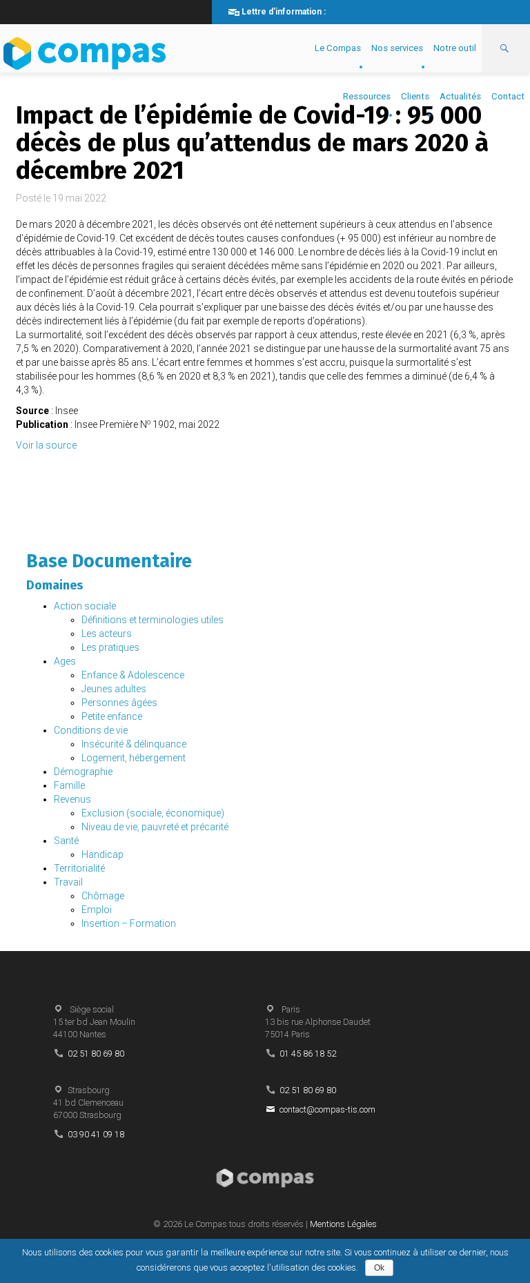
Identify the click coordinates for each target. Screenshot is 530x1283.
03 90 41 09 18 (96, 1134)
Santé (66, 840)
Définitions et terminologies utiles (152, 619)
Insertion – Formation (128, 923)
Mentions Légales (343, 1224)
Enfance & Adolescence (132, 674)
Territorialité (79, 868)
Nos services (397, 48)
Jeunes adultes (113, 688)
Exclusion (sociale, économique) (152, 813)
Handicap (102, 854)
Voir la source (46, 445)
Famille (69, 785)
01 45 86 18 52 (307, 1053)
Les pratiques (110, 647)
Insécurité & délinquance (133, 744)
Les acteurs (106, 633)
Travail (68, 882)
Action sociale (85, 605)
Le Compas (338, 48)
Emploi (96, 909)
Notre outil (454, 48)
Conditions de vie (91, 730)
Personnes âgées (119, 702)
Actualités (460, 96)
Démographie (83, 771)
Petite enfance (111, 716)
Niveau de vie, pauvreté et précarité (154, 826)
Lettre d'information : (284, 12)
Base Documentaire (109, 561)
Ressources (367, 96)
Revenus (72, 799)
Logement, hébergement (133, 757)
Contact (507, 96)
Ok (379, 1268)
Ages (65, 661)
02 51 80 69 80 (96, 1053)
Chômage (102, 895)
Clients (415, 96)
